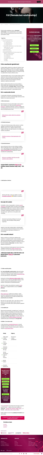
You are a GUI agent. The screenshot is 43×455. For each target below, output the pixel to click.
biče (8, 409)
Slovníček (6, 24)
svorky (11, 409)
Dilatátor (5, 427)
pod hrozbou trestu (9, 328)
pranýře (7, 408)
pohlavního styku (20, 274)
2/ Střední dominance (9, 43)
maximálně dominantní (13, 324)
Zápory (7, 60)
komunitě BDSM (5, 405)
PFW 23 (11, 254)
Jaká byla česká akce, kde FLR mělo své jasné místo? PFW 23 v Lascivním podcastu (13, 53)
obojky (17, 408)
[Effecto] (41, 453)
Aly (20, 165)
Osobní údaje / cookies (33, 445)
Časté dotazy (3, 442)
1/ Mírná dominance (9, 42)
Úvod (2, 24)
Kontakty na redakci (5, 445)
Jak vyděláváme (31, 442)
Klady (6, 59)
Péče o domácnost (4, 293)
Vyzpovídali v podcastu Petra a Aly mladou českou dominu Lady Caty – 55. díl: (12, 46)
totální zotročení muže (16, 248)
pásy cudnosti (12, 408)
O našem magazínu (5, 444)
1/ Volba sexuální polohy (9, 54)
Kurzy (16, 441)
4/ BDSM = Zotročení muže (10, 58)
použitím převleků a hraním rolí (15, 317)
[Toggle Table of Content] (22, 38)
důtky (6, 409)
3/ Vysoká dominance (9, 44)
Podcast (16, 444)
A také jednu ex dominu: (9, 48)
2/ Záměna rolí (8, 55)
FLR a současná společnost (7, 39)
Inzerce (29, 441)
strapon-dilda (16, 409)
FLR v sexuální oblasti (7, 50)
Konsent (5, 424)
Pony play (5, 425)
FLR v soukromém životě (8, 41)
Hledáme (2, 441)
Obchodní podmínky (32, 444)
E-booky (16, 442)
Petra (16, 165)
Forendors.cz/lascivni (6, 196)
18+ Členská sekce (18, 445)
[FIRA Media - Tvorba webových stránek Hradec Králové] (37, 453)
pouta (20, 408)
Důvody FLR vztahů (7, 49)
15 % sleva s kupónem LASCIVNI (14, 1)
